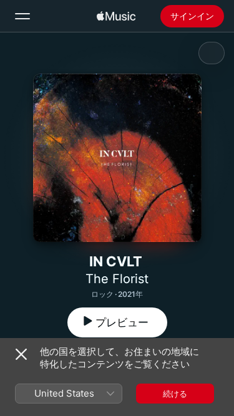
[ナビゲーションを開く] (22, 16)
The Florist (117, 278)
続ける (175, 394)
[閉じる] (21, 354)
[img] (116, 16)
